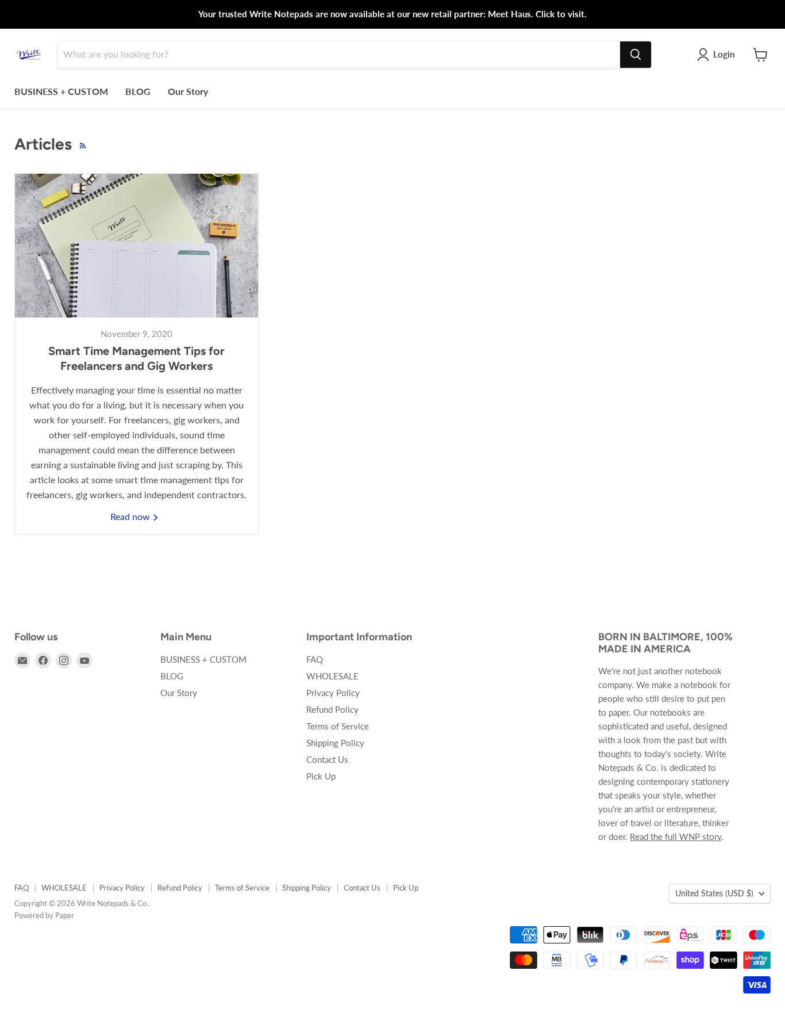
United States (714, 893)
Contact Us (327, 759)
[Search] (635, 54)
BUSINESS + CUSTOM (61, 91)
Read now (131, 516)
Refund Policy (332, 709)
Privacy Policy (333, 692)
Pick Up (321, 776)
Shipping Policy (335, 743)
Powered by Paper (44, 915)
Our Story (188, 91)
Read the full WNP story (675, 836)
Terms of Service (337, 726)
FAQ (314, 659)
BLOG (138, 91)
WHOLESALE (332, 676)
